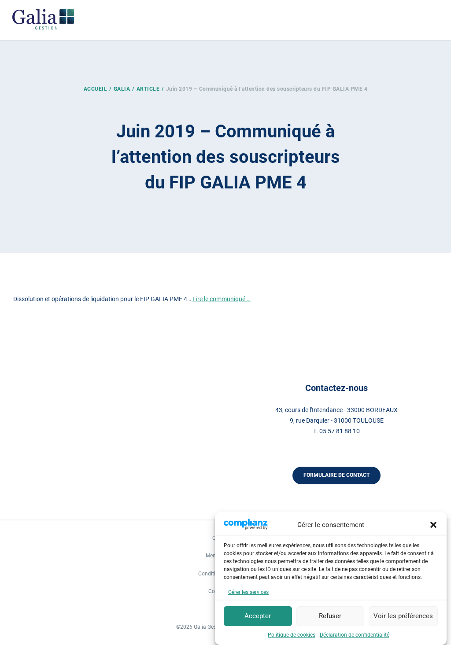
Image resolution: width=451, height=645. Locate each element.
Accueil (95, 89)
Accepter (257, 616)
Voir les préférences (403, 616)
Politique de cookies (291, 635)
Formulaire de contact (336, 475)
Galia (122, 89)
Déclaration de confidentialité (354, 635)
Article (148, 89)
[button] (433, 524)
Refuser (330, 616)
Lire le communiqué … (221, 298)
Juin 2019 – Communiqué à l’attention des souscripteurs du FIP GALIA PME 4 (267, 89)
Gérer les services (248, 592)
